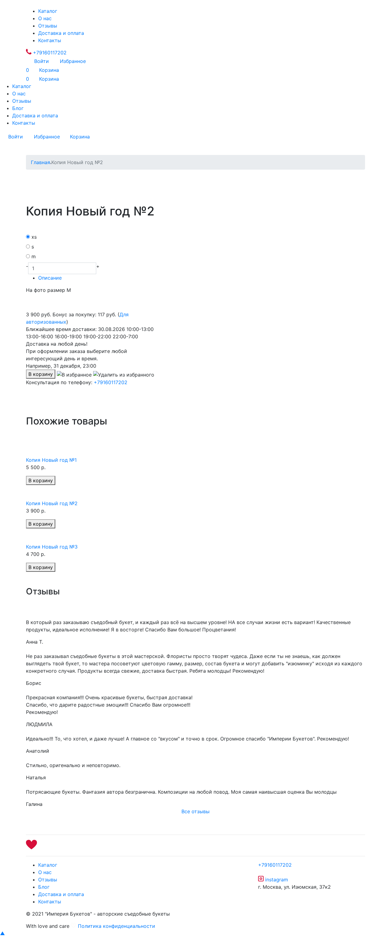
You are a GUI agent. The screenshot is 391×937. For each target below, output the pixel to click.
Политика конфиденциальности (116, 926)
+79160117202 (49, 53)
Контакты (49, 40)
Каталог (47, 11)
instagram (276, 879)
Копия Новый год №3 (52, 547)
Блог (18, 108)
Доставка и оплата (61, 33)
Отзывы (47, 26)
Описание (50, 278)
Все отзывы (195, 811)
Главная (40, 162)
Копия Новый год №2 (52, 503)
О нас (45, 18)
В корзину (40, 374)
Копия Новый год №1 (51, 460)
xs (34, 237)
